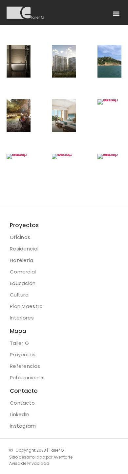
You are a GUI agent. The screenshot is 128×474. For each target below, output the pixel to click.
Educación (23, 283)
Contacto (22, 402)
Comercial (23, 271)
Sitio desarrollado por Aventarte (41, 457)
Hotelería (21, 260)
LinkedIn (19, 414)
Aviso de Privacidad (29, 463)
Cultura (19, 294)
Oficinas (20, 237)
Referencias (25, 366)
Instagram (23, 425)
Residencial (24, 248)
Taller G (19, 343)
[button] (116, 13)
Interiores (22, 317)
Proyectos (23, 354)
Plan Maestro (26, 306)
